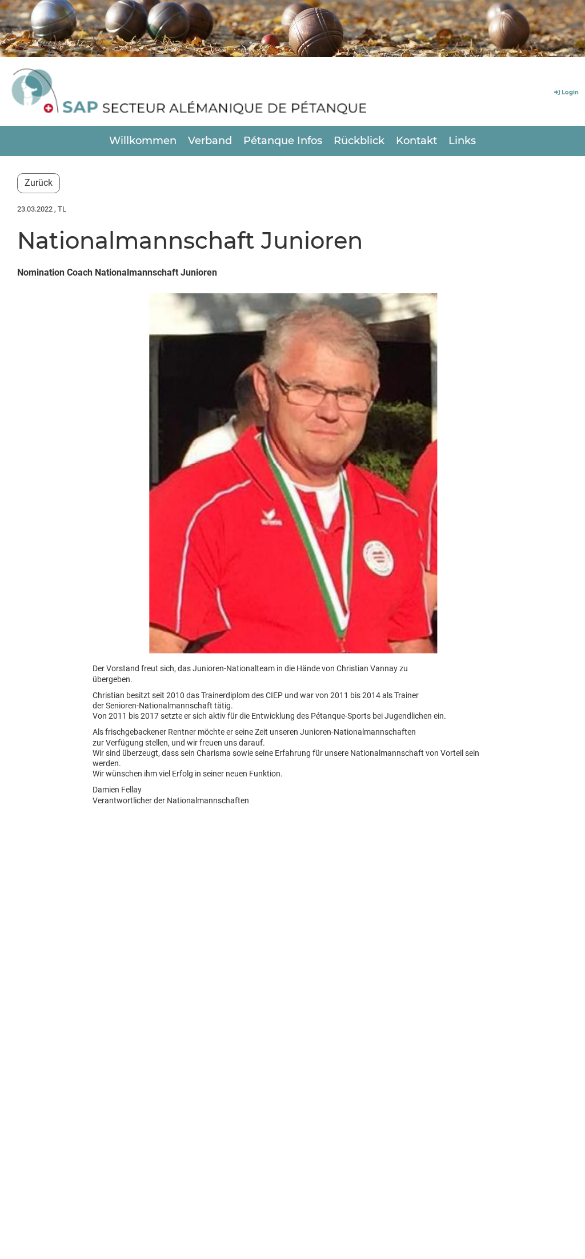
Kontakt (416, 140)
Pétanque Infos (282, 140)
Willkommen (143, 140)
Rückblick (359, 140)
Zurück (39, 182)
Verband (210, 140)
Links (462, 140)
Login (570, 92)
